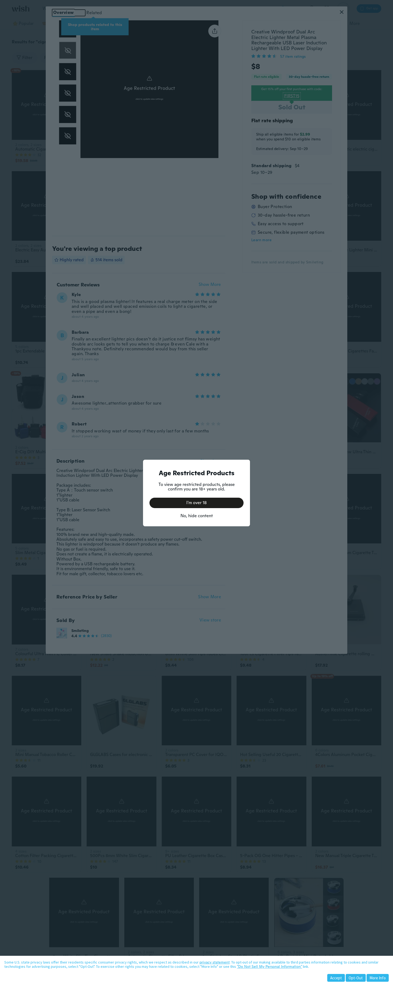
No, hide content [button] (196, 516)
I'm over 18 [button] (196, 502)
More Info (377, 977)
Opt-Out (356, 977)
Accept (336, 977)
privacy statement (214, 962)
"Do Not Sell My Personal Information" (269, 966)
